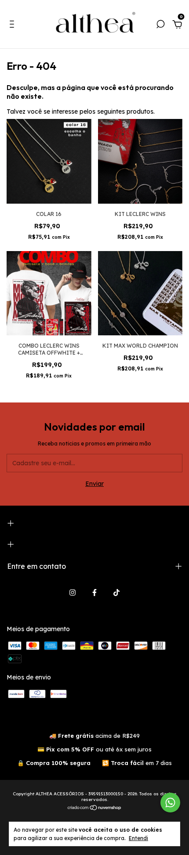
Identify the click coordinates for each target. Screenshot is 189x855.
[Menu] (13, 25)
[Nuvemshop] (94, 808)
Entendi (138, 838)
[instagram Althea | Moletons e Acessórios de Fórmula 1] (72, 592)
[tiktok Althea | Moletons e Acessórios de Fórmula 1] (116, 592)
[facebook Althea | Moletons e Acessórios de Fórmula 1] (94, 592)
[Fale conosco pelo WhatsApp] (170, 802)
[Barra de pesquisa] (160, 25)
